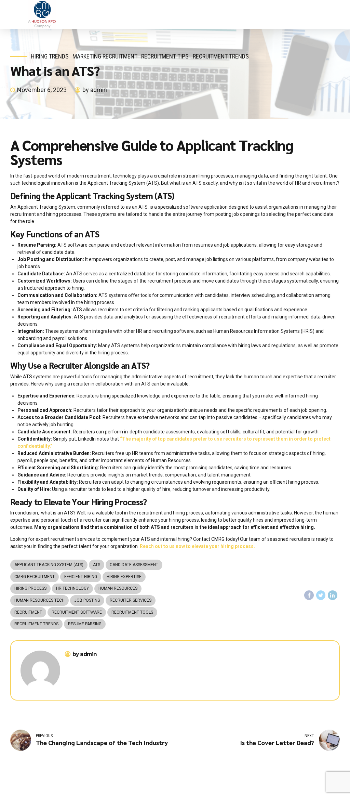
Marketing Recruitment (104, 56)
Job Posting (87, 600)
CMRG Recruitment (34, 576)
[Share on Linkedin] (332, 595)
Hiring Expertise (124, 576)
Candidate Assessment (134, 564)
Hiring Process (30, 588)
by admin (94, 89)
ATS (96, 564)
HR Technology (72, 588)
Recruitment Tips (165, 56)
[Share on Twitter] (321, 595)
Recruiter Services (130, 600)
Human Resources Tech (39, 600)
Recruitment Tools (132, 612)
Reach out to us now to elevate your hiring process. (197, 546)
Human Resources (117, 588)
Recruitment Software (77, 612)
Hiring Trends (50, 56)
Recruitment (28, 612)
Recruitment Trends (221, 56)
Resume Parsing (85, 624)
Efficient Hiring (80, 576)
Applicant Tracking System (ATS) (48, 564)
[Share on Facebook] (309, 595)
